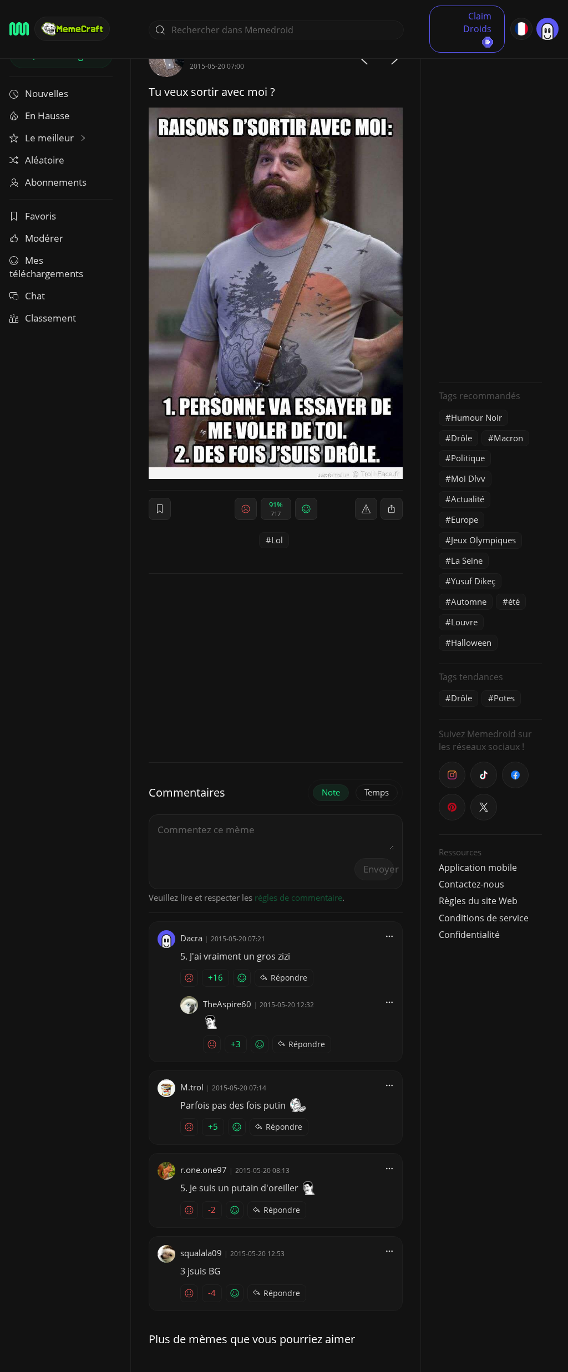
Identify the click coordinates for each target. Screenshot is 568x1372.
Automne (468, 601)
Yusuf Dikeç (473, 580)
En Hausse (47, 115)
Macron (508, 437)
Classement (50, 318)
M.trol (192, 1087)
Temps (376, 792)
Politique (468, 457)
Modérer (44, 238)
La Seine (467, 560)
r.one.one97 (203, 1169)
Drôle (461, 437)
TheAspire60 (227, 1003)
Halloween (471, 642)
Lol (277, 539)
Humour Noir (476, 417)
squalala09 (201, 1252)
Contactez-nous (471, 884)
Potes (504, 697)
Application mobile (478, 867)
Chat (35, 295)
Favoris (40, 216)
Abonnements (56, 182)
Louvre (464, 622)
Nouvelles (46, 93)
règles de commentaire (298, 897)
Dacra (191, 937)
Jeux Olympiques (483, 539)
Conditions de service (484, 918)
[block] (392, 509)
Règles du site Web (478, 901)
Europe (464, 519)
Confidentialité (469, 935)
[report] (366, 509)
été (514, 601)
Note (331, 792)
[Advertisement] (490, 208)
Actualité (467, 498)
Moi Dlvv (468, 478)
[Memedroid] (19, 28)
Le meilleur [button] (50, 137)
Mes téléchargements (46, 267)
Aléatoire (44, 160)
